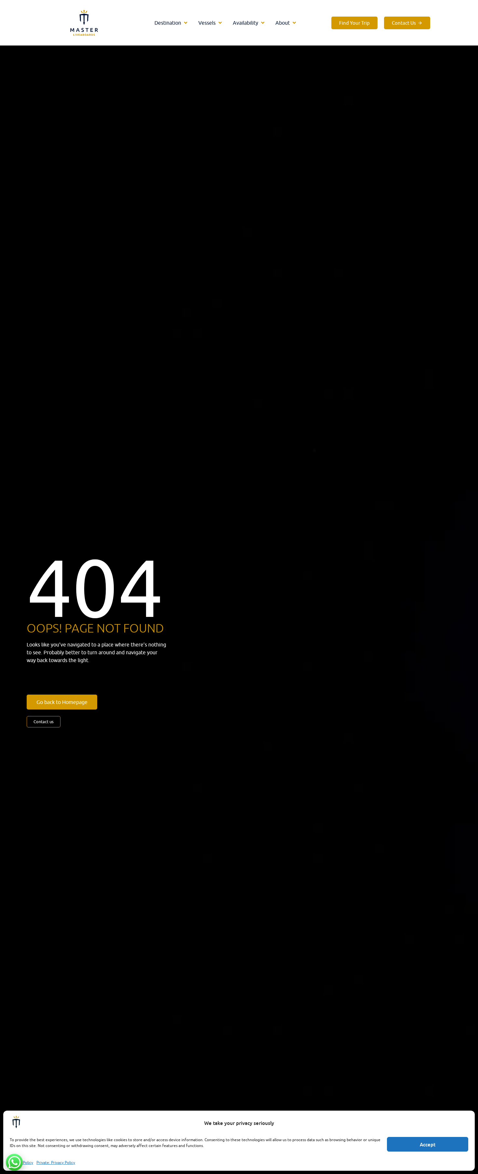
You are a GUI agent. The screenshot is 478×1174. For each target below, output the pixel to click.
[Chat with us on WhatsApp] (14, 1162)
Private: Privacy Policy (55, 1162)
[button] (171, 22)
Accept (427, 1144)
